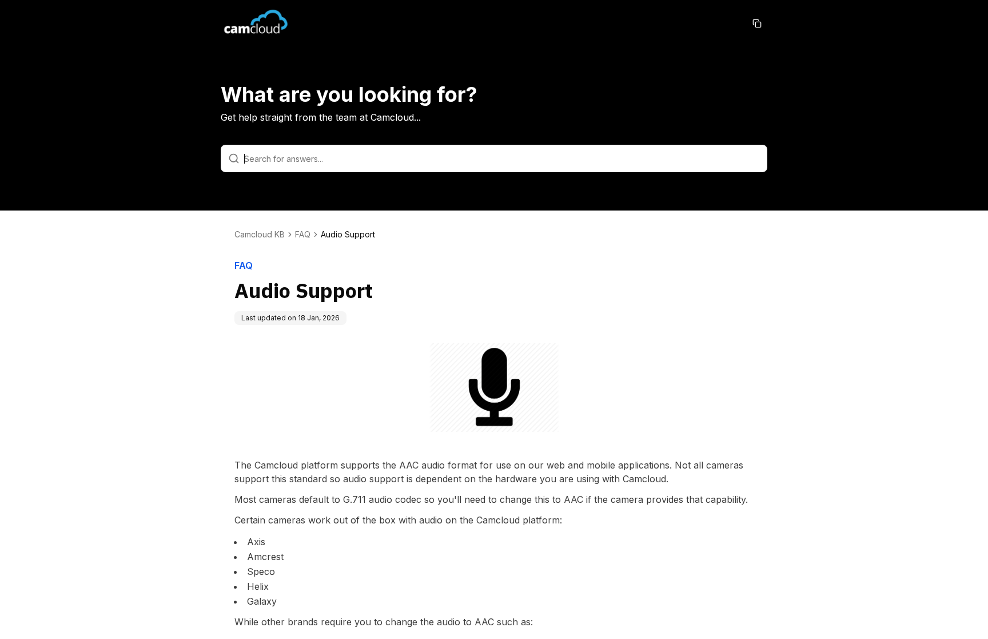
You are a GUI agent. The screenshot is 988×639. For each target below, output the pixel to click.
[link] (348, 234)
